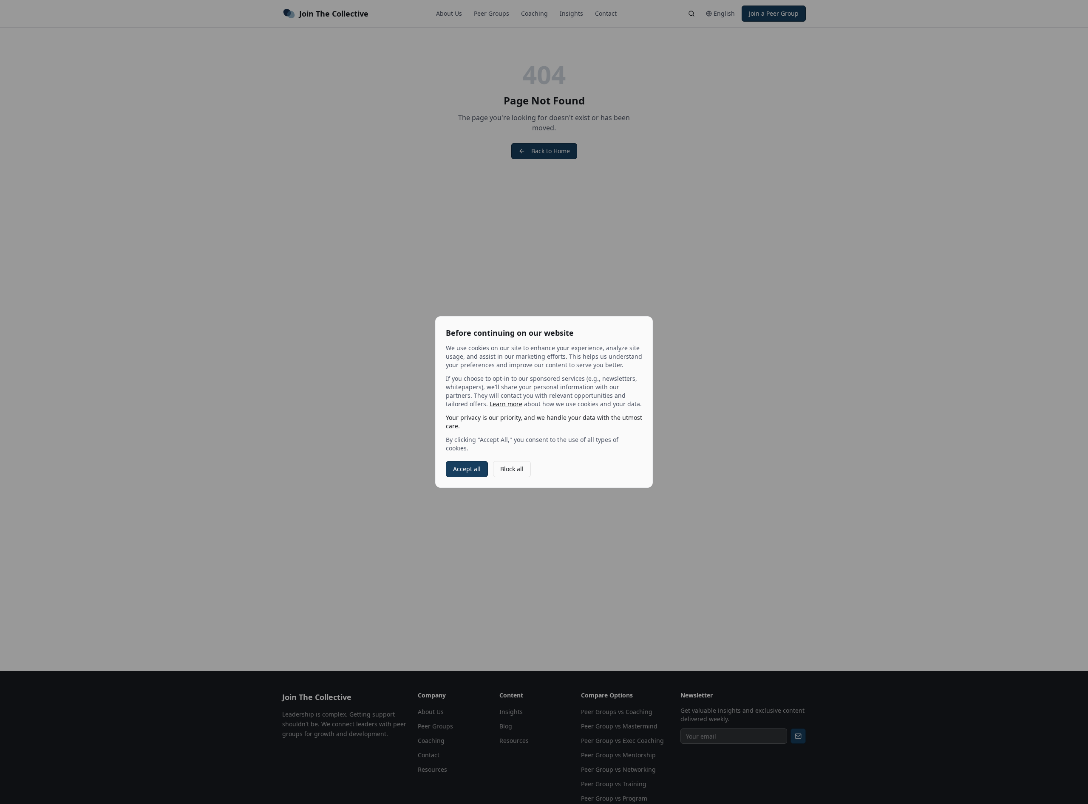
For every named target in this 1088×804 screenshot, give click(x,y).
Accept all (467, 469)
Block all (512, 469)
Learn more (506, 404)
